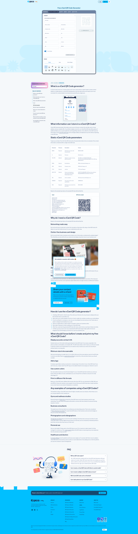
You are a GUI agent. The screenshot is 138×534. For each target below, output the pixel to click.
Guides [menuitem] (52, 514)
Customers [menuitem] (53, 509)
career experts (68, 430)
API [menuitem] (51, 512)
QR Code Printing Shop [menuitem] (69, 519)
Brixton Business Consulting (58, 411)
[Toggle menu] (109, 2)
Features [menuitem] (52, 502)
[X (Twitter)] (37, 510)
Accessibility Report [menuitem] (97, 509)
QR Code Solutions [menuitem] (54, 504)
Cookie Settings (59, 274)
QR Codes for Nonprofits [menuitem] (69, 512)
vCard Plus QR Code (63, 132)
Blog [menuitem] (66, 521)
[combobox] (39, 86)
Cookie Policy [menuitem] (81, 514)
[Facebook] (35, 510)
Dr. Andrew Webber (55, 438)
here (32, 526)
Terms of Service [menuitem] (82, 507)
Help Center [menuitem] (81, 502)
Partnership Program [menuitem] (97, 504)
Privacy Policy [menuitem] (81, 512)
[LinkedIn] (32, 510)
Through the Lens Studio (56, 418)
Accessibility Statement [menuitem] (98, 507)
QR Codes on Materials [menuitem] (69, 504)
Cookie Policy (57, 268)
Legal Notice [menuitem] (81, 509)
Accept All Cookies (70, 274)
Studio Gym (62, 399)
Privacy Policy (63, 268)
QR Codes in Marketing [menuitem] (69, 502)
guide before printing (69, 356)
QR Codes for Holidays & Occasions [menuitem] (71, 516)
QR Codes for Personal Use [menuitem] (70, 514)
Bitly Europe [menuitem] (96, 502)
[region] (69, 267)
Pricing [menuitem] (52, 507)
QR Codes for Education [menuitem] (69, 509)
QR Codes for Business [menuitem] (69, 507)
